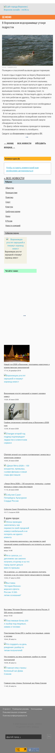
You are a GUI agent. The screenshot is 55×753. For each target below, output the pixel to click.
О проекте (7, 709)
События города (12, 233)
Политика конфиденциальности (15, 715)
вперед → (9, 147)
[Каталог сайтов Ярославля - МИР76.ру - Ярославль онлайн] (33, 749)
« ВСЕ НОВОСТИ (14, 178)
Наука (8, 216)
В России (9, 220)
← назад (8, 143)
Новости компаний (13, 225)
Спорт (8, 201)
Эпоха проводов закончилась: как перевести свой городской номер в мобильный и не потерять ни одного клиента (27, 544)
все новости (24, 143)
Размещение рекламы (21, 709)
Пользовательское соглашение (15, 712)
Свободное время (13, 211)
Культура (9, 206)
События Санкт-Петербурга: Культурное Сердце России (27, 509)
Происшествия (11, 192)
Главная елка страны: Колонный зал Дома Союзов (25, 683)
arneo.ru (35, 726)
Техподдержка (36, 709)
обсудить (40, 143)
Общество (10, 187)
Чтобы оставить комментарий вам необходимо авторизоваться (22, 169)
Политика (9, 197)
